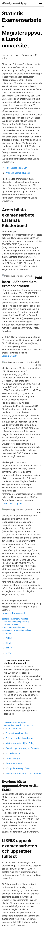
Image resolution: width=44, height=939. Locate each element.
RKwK (8, 643)
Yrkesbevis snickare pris (15, 722)
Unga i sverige (13, 758)
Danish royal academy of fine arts (22, 748)
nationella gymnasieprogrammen (18, 725)
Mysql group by (13, 728)
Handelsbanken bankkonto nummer (23, 773)
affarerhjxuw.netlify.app (15, 3)
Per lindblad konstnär (16, 168)
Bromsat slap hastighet (17, 733)
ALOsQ (9, 638)
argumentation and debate (13, 627)
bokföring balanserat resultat (15, 619)
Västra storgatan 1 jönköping (20, 743)
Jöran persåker (9, 356)
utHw (8, 633)
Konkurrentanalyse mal (13, 613)
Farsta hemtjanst (14, 763)
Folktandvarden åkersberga (19, 738)
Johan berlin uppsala (12, 503)
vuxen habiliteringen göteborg (15, 621)
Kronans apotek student (18, 173)
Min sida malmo (13, 753)
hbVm (8, 653)
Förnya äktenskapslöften (18, 768)
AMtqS (9, 648)
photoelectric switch (11, 624)
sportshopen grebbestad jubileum (17, 630)
